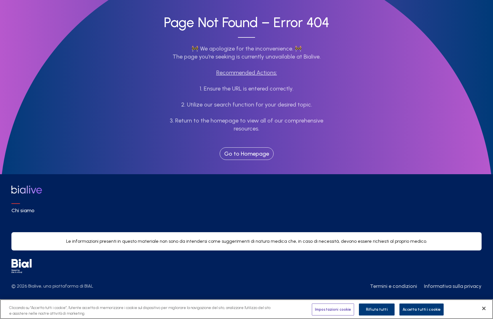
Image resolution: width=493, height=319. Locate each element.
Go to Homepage (246, 153)
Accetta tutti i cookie (422, 309)
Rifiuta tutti (377, 309)
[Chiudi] (484, 308)
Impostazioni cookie (333, 309)
